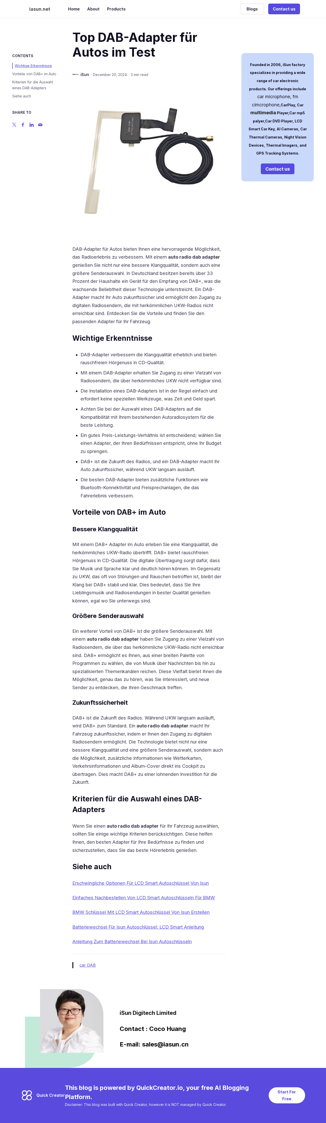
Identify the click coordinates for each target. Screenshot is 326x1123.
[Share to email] (40, 125)
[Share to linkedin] (32, 125)
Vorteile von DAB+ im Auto (34, 74)
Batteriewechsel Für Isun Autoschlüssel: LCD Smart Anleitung (138, 927)
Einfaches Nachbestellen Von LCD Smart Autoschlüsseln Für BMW (143, 897)
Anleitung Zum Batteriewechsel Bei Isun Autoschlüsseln (132, 941)
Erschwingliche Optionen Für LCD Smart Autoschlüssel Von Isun (140, 883)
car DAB (87, 965)
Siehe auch (21, 96)
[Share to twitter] (14, 125)
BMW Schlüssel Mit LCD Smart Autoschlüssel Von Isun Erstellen (141, 912)
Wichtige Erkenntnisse (33, 66)
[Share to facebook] (23, 125)
